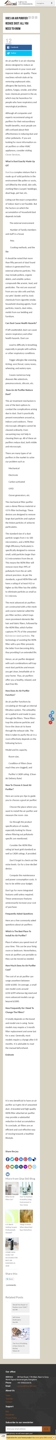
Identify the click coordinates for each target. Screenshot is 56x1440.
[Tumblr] (21, 1167)
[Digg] (16, 1167)
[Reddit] (30, 1159)
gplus (50, 722)
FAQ (7, 1412)
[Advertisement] (27, 1078)
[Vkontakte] (8, 1174)
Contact (9, 1402)
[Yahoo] (25, 1167)
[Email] (12, 1167)
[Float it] (34, 1167)
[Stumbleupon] (8, 1167)
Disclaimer (10, 1415)
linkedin (53, 719)
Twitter (53, 712)
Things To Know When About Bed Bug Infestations (26, 1227)
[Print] (30, 1167)
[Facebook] (8, 1159)
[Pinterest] (25, 1159)
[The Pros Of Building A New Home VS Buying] (20, 1334)
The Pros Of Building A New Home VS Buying (20, 1346)
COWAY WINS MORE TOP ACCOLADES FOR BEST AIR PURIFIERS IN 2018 (11, 1259)
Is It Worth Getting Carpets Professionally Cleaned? (11, 1229)
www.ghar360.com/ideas (45, 1438)
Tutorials (9, 1399)
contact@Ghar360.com (26, 1386)
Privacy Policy (11, 1418)
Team (8, 1396)
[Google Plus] (16, 1159)
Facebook (50, 715)
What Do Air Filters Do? (9, 1198)
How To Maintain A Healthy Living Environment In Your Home (26, 1201)
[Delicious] (34, 1159)
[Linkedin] (21, 1159)
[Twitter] (12, 1159)
